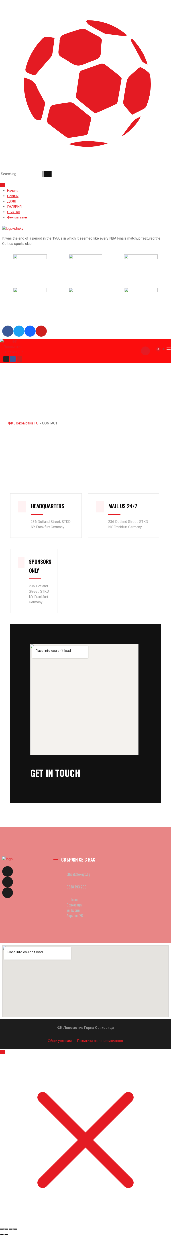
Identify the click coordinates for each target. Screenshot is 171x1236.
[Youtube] (19, 359)
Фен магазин (17, 217)
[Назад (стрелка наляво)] (2, 1234)
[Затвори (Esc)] (15, 1229)
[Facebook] (13, 359)
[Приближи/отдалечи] (2, 1229)
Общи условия (60, 1041)
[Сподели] (10, 1229)
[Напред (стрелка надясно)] (6, 1234)
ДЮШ (11, 201)
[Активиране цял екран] (6, 1229)
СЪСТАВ (13, 212)
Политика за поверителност (100, 1041)
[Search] (47, 174)
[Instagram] (6, 359)
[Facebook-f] (7, 871)
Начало (12, 191)
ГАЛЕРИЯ (14, 207)
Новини (12, 196)
